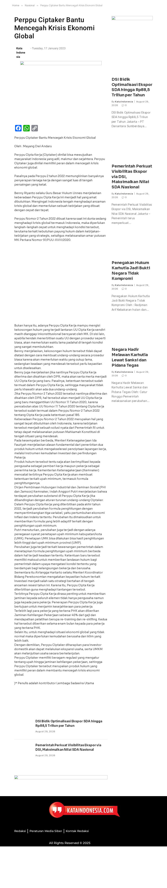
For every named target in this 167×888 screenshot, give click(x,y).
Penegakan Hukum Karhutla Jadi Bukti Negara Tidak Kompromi (131, 270)
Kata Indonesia (124, 101)
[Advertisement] (61, 283)
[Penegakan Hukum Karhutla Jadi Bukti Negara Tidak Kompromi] (132, 244)
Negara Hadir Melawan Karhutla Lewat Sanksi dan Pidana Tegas (130, 357)
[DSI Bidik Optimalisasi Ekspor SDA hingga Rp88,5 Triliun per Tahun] (23, 727)
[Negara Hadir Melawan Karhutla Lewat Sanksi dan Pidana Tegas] (132, 331)
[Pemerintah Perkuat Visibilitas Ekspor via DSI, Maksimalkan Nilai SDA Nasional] (23, 751)
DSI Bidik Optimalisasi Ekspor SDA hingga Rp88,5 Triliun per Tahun (68, 723)
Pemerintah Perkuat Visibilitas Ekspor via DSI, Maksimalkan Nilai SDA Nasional (68, 747)
